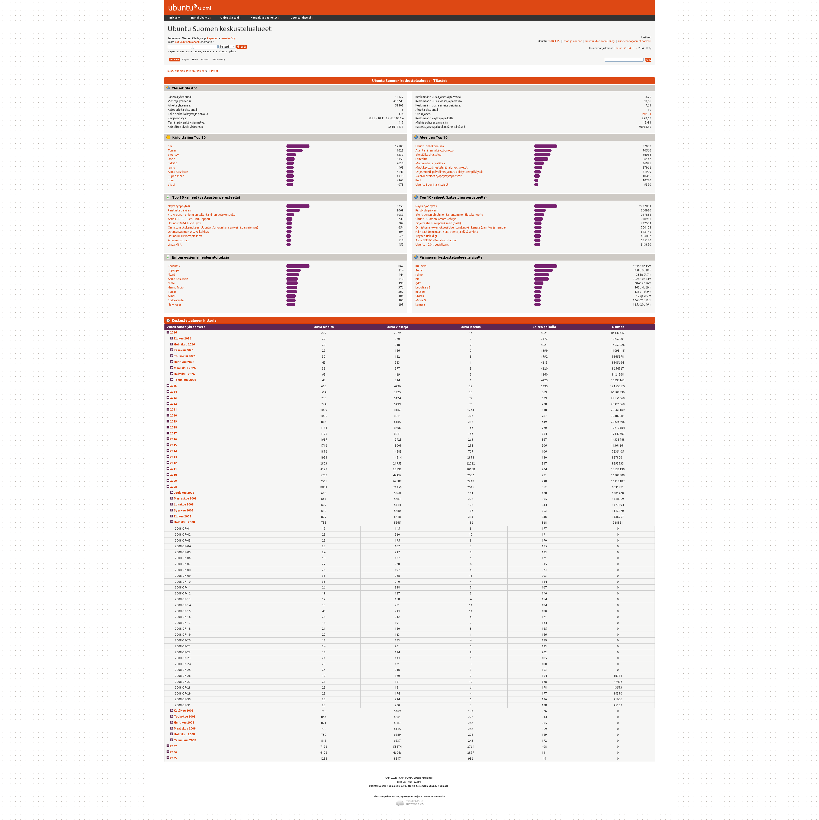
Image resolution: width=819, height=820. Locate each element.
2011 (173, 468)
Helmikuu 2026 (184, 374)
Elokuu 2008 (182, 516)
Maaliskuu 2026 (185, 368)
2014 (173, 451)
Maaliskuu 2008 (185, 728)
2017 (173, 433)
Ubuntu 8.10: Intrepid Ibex (185, 236)
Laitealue (421, 159)
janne (171, 159)
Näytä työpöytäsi (179, 206)
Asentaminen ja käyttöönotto (434, 150)
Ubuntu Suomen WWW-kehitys (188, 231)
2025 (173, 385)
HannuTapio (176, 287)
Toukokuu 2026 (184, 356)
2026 (173, 332)
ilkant (171, 274)
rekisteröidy (228, 38)
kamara (420, 304)
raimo (171, 167)
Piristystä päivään (179, 210)
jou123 (646, 114)
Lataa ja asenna (572, 41)
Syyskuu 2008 (183, 510)
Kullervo (421, 266)
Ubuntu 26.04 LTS (625, 48)
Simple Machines (423, 777)
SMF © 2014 (405, 777)
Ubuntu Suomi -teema (382, 786)
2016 (173, 439)
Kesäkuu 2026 (183, 350)
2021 (173, 409)
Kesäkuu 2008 (183, 710)
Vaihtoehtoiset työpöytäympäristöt (438, 176)
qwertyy (173, 154)
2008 (173, 486)
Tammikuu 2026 (185, 380)
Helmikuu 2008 (184, 734)
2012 (173, 463)
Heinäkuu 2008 (184, 522)
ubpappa (173, 270)
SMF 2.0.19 (391, 777)
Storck (419, 296)
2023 (173, 397)
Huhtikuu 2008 (184, 722)
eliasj (171, 184)
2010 (173, 474)
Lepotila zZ (422, 287)
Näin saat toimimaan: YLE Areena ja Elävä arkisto (446, 231)
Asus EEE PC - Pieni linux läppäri (189, 219)
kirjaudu (212, 38)
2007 (173, 746)
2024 (173, 391)
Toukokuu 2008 (184, 716)
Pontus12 (174, 266)
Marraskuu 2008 (185, 498)
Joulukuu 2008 (184, 492)
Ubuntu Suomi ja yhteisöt (431, 184)
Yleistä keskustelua (428, 154)
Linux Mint (175, 244)
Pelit (418, 180)
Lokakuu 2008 (183, 504)
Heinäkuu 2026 (184, 344)
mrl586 (172, 163)
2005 (173, 758)
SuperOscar (176, 176)
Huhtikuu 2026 (184, 362)
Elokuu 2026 (182, 338)
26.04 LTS (553, 41)
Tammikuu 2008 (185, 740)
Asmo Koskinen (178, 171)
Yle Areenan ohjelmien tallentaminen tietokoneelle (201, 214)
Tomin (172, 150)
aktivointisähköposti (187, 42)
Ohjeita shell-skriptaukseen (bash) (438, 223)
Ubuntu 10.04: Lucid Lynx (184, 223)
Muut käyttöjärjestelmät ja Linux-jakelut (441, 167)
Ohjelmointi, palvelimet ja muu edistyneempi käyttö (449, 171)
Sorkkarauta (176, 300)
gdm (171, 180)
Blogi (612, 41)
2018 (173, 427)
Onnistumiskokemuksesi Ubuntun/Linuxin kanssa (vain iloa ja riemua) (213, 227)
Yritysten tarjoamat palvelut (634, 41)
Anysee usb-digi (178, 240)
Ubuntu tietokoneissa (429, 146)
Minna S (420, 300)
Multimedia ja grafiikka (430, 163)
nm (170, 146)
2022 (173, 403)
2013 (173, 457)
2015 (173, 445)
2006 (173, 752)
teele (171, 283)
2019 (173, 421)
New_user (174, 304)
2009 (173, 480)
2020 (173, 415)
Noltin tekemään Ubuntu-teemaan (428, 786)
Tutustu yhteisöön (595, 41)
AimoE (172, 296)
